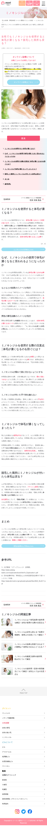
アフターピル (6, 752)
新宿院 (4, 780)
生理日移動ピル (7, 761)
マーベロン (6, 766)
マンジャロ (6, 713)
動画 (4, 771)
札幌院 (4, 789)
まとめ (7, 179)
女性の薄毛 (6, 728)
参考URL (8, 184)
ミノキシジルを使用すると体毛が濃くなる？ (20, 148)
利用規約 (5, 804)
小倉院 (4, 784)
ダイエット (6, 708)
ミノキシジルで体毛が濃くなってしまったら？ (21, 169)
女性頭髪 (5, 723)
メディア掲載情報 (8, 718)
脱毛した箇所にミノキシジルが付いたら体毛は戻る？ (23, 174)
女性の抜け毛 (6, 732)
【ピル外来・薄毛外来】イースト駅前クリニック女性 (17, 20)
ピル (3, 747)
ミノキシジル (39, 20)
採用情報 (5, 794)
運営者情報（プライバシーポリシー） (15, 799)
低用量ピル (6, 756)
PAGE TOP (23, 693)
